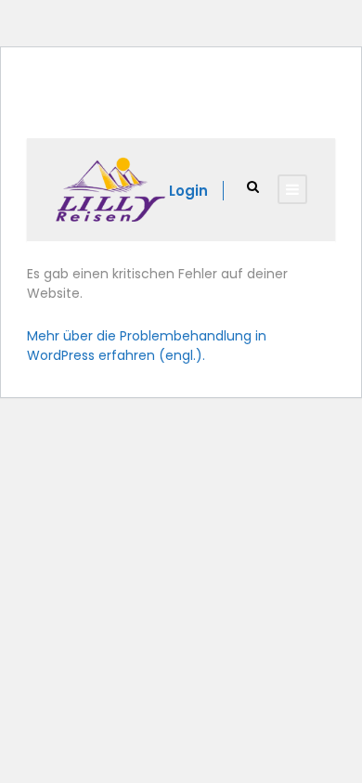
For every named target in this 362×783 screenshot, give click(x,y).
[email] (132, 109)
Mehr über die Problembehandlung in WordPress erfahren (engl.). (146, 346)
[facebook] (159, 109)
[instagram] (186, 109)
